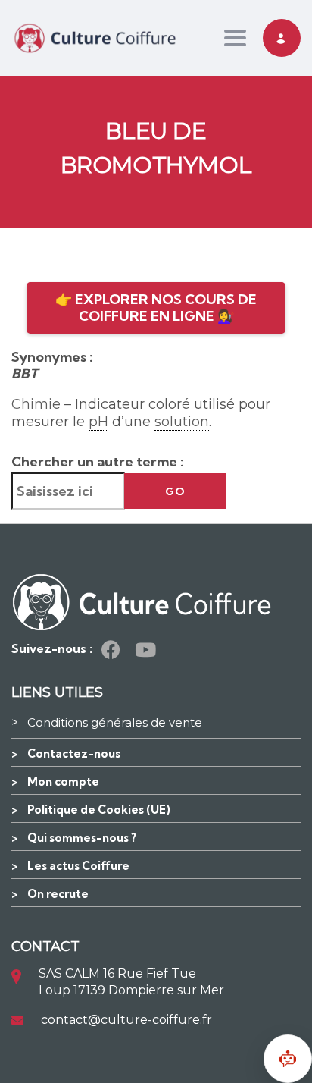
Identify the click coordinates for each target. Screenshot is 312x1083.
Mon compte (63, 781)
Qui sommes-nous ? (81, 837)
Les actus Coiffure (78, 866)
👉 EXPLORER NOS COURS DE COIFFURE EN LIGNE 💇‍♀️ (156, 307)
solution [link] (181, 421)
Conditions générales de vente (114, 722)
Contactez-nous (73, 753)
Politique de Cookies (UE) (98, 809)
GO (175, 491)
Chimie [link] (36, 404)
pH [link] (98, 421)
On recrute (58, 894)
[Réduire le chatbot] (287, 1058)
